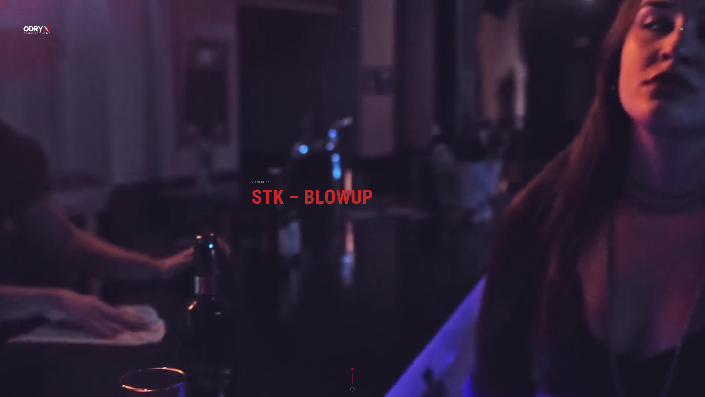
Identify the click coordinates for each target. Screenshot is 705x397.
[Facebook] (668, 29)
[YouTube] (681, 29)
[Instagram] (674, 29)
